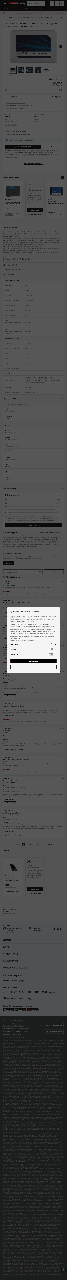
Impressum (24, 640)
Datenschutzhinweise (15, 640)
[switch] (51, 649)
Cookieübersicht (32, 640)
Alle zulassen (33, 661)
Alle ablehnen (33, 667)
